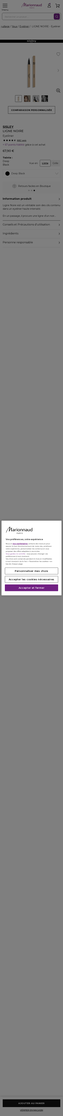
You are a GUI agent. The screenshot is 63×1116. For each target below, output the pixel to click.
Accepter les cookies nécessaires (31, 579)
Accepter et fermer (32, 587)
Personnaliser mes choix (31, 571)
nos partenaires (20, 544)
